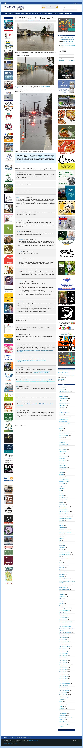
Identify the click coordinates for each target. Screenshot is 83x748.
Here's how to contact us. (33, 740)
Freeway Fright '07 (63, 467)
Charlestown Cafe (63, 421)
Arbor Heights (62, 407)
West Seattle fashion (63, 635)
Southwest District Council (64, 579)
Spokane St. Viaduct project (64, 585)
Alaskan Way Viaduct (63, 398)
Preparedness (62, 547)
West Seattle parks (63, 667)
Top (16, 743)
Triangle (61, 598)
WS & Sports (61, 708)
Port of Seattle (62, 545)
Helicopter (61, 493)
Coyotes (61, 428)
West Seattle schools (63, 685)
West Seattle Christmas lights (65, 626)
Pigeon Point (62, 543)
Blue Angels (61, 414)
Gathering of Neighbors (64, 479)
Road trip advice (61, 379)
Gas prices (61, 474)
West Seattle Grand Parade (64, 644)
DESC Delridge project (63, 444)
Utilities (61, 603)
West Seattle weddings (63, 697)
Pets (60, 540)
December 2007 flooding (64, 435)
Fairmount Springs (63, 460)
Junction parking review (64, 506)
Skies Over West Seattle (64, 572)
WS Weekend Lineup (63, 724)
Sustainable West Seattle (64, 589)
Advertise (10, 13)
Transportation (62, 596)
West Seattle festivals (63, 637)
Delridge (61, 437)
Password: (61, 56)
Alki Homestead (62, 400)
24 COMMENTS (31, 20)
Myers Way (61, 525)
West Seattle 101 (62, 612)
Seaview (61, 562)
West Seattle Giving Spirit (64, 642)
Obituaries (44, 13)
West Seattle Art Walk (63, 615)
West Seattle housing (63, 651)
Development (62, 447)
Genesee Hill (62, 483)
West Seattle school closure (64, 683)
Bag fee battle (62, 410)
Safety (60, 556)
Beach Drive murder (63, 412)
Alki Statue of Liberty (63, 403)
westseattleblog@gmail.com (41, 389)
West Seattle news (63, 660)
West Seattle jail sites (63, 653)
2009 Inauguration (63, 387)
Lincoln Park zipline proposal (65, 518)
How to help (61, 504)
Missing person (62, 523)
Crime (60, 430)
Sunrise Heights (62, 587)
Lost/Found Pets (38, 13)
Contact (22, 13)
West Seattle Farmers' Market (65, 632)
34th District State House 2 (64, 391)
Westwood (61, 699)
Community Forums (68, 13)
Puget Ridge (61, 549)
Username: (61, 53)
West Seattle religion (63, 678)
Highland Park (62, 497)
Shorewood (61, 569)
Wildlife (61, 706)
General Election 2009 (63, 481)
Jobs (33, 13)
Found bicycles (62, 465)
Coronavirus (61, 426)
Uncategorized (62, 601)
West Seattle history (63, 648)
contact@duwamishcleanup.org (43, 371)
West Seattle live (62, 658)
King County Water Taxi (64, 513)
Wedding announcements (64, 610)
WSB (17, 386)
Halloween (61, 488)
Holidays (61, 502)
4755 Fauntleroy (62, 394)
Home (6, 13)
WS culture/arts (62, 715)
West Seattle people (63, 669)
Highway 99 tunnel (63, 500)
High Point (61, 495)
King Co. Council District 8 (64, 511)
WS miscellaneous (63, 721)
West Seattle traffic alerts (64, 690)
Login (60, 51)
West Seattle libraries (63, 655)
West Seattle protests (63, 676)
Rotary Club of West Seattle (64, 554)
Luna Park (61, 520)
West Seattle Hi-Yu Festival (64, 646)
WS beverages (62, 711)
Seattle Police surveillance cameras (66, 559)
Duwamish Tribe (62, 451)
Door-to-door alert (63, 449)
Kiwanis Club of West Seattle (65, 516)
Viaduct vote (61, 605)
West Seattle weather (63, 694)
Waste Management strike (64, 608)
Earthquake (61, 453)
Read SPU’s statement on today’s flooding (46, 156)
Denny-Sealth (62, 442)
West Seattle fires (62, 639)
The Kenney (61, 594)
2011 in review (62, 389)
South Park (61, 576)
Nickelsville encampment (64, 529)
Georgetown (61, 486)
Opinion (61, 538)
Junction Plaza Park (63, 509)
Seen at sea (61, 567)
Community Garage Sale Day (65, 424)
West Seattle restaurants (64, 681)
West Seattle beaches (63, 617)
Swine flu (61, 592)
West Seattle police (63, 671)
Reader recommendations (64, 552)
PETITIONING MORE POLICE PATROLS (66, 376)
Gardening (61, 472)
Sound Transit (62, 574)
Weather (61, 13)
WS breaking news (63, 713)
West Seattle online (63, 662)
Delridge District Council (64, 440)
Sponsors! (50, 13)
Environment (62, 458)
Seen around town (63, 565)
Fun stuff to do (62, 470)
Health (60, 490)
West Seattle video (63, 692)
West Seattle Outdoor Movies (65, 664)
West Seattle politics (63, 674)
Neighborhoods (62, 527)
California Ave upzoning (64, 417)
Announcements (62, 405)
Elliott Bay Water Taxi (63, 456)
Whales (60, 701)
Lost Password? (71, 60)
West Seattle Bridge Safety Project (66, 622)
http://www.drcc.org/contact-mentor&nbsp (41, 372)
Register (64, 51)
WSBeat (61, 726)
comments (10, 743)
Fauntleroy (61, 463)
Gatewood (61, 477)
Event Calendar (16, 13)
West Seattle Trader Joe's (64, 688)
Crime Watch (28, 13)
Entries (5, 743)
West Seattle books (63, 619)
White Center (62, 704)
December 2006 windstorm (64, 433)
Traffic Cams (55, 13)
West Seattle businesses (64, 624)
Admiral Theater (62, 396)
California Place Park (63, 419)
